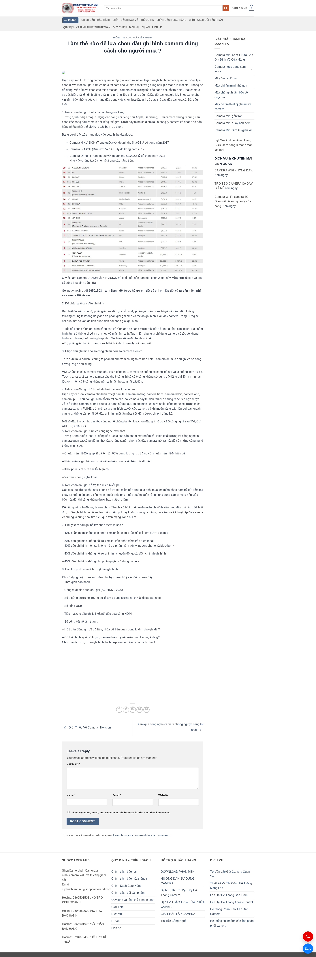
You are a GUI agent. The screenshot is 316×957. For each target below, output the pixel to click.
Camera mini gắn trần (228, 116)
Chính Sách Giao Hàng (171, 20)
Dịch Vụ (134, 27)
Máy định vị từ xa (226, 78)
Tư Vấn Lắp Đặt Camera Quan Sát (230, 874)
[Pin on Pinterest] (139, 710)
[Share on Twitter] (126, 710)
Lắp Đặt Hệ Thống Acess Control (231, 902)
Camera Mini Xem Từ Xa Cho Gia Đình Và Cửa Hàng (234, 57)
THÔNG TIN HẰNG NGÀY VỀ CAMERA (133, 38)
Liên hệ (157, 27)
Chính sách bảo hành (95, 20)
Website (163, 795)
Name (71, 795)
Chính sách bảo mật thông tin (133, 20)
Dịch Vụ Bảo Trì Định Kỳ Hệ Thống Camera (179, 893)
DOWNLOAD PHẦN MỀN (178, 871)
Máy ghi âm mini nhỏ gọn (231, 85)
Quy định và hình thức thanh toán (86, 27)
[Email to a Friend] (133, 710)
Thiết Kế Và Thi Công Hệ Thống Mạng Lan (231, 886)
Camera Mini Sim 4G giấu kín (234, 130)
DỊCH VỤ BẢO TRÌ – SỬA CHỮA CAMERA (182, 905)
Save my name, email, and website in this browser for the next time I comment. (121, 812)
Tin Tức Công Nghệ (174, 920)
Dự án (146, 27)
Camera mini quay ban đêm (232, 123)
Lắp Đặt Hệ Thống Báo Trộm (228, 895)
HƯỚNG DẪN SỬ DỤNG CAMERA (177, 881)
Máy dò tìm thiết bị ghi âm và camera (233, 107)
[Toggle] (252, 69)
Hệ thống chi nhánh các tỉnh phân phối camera (232, 923)
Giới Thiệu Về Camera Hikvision (89, 727)
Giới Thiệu (120, 27)
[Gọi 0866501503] (308, 936)
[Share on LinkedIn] (146, 710)
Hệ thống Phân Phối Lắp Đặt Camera (228, 911)
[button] (243, 8)
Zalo (307, 948)
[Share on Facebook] (119, 710)
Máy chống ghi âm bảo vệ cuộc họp (231, 95)
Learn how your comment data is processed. (141, 835)
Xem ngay (221, 175)
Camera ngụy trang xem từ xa (230, 69)
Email (116, 795)
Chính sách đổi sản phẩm (206, 20)
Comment (73, 763)
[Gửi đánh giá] (226, 8)
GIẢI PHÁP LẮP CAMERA (178, 913)
